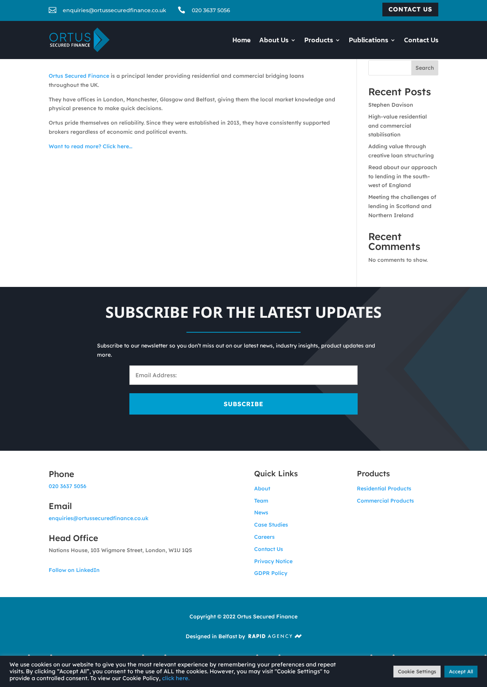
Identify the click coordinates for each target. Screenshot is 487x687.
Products (318, 41)
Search (424, 67)
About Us (273, 41)
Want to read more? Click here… (90, 146)
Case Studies (271, 524)
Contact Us (421, 41)
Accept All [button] (461, 671)
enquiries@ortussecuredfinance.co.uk (98, 518)
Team (261, 500)
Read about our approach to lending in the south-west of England (402, 176)
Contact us (410, 9)
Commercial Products (385, 500)
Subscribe (243, 404)
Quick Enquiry (448, 653)
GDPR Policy (270, 573)
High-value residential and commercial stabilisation (397, 125)
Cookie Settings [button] (417, 671)
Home (241, 41)
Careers (264, 536)
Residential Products (384, 488)
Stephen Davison (390, 104)
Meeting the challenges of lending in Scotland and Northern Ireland (402, 206)
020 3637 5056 (211, 10)
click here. (175, 678)
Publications (368, 41)
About (262, 488)
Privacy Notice (273, 561)
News (261, 512)
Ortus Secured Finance (79, 75)
